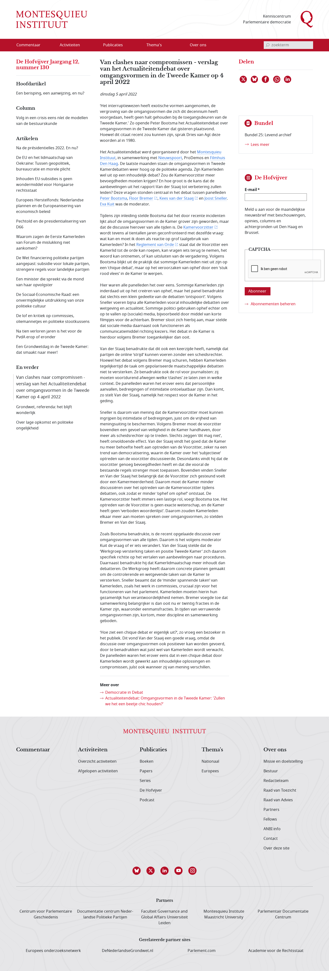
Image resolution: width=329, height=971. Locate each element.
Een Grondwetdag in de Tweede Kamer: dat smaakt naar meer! (52, 349)
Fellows (270, 819)
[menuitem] (31, 45)
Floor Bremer (141, 198)
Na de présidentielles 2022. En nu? (47, 148)
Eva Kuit (107, 204)
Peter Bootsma (113, 198)
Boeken (146, 761)
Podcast (147, 800)
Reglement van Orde (155, 245)
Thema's (212, 750)
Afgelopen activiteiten (98, 771)
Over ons (274, 750)
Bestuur (270, 771)
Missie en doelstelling (283, 761)
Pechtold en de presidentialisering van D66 (51, 224)
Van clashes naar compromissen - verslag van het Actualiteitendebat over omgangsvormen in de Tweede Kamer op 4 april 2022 (52, 387)
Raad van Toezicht (279, 790)
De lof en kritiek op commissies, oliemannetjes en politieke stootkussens (53, 319)
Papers (146, 771)
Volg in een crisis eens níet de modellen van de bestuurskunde (52, 121)
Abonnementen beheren (273, 304)
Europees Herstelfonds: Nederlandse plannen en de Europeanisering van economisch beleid (50, 206)
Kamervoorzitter (198, 227)
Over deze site (276, 848)
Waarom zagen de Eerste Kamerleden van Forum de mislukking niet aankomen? (50, 242)
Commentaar (33, 750)
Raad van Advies (278, 800)
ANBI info (272, 829)
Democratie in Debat (124, 692)
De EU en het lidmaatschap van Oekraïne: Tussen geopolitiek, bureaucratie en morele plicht (44, 163)
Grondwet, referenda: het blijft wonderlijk (44, 410)
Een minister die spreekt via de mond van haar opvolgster (50, 282)
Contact (270, 839)
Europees (210, 771)
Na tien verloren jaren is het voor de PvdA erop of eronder (49, 334)
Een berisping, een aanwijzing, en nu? (50, 93)
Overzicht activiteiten (97, 761)
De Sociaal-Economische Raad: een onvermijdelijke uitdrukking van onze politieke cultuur (50, 300)
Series (145, 781)
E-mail (251, 189)
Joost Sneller (215, 198)
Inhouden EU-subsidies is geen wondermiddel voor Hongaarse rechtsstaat (44, 184)
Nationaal (210, 761)
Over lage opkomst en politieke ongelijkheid (44, 425)
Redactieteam (276, 781)
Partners (271, 810)
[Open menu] (93, 45)
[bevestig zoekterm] (267, 45)
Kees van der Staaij (176, 198)
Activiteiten (93, 750)
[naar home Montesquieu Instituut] (51, 19)
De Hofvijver (151, 790)
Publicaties (153, 750)
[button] (137, 871)
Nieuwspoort (170, 158)
